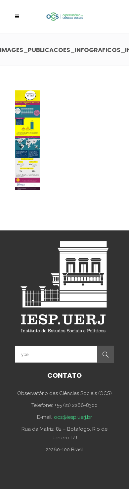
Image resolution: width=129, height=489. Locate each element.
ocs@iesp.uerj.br (73, 417)
